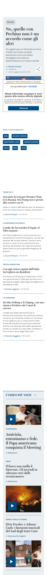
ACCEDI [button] (32, 86)
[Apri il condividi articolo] (38, 69)
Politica (10, 22)
